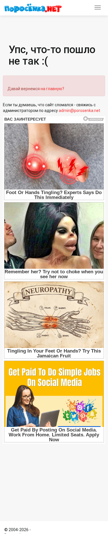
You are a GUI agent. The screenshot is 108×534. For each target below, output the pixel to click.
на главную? (52, 88)
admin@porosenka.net (79, 110)
